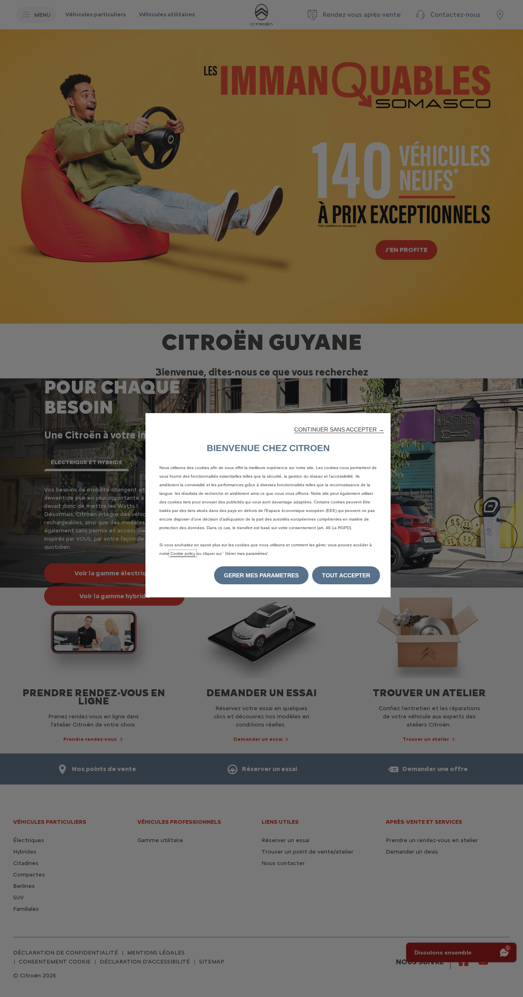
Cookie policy (182, 553)
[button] (339, 429)
